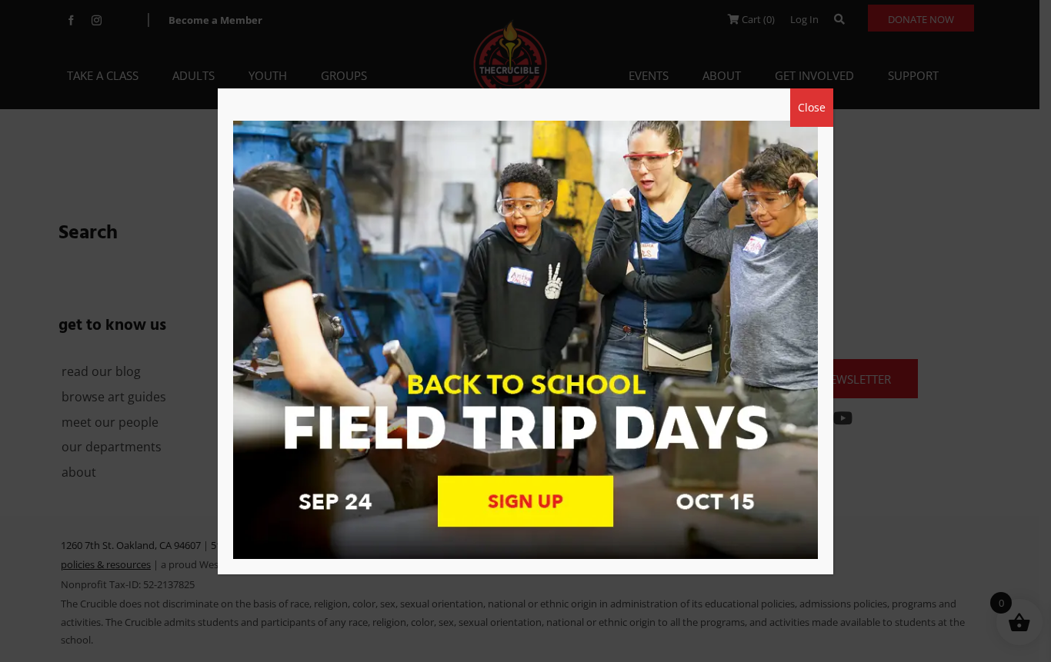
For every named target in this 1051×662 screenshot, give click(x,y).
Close (812, 107)
